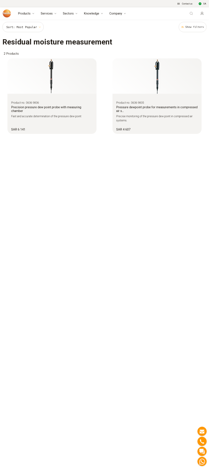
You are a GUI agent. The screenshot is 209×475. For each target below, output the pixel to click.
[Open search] (191, 13)
